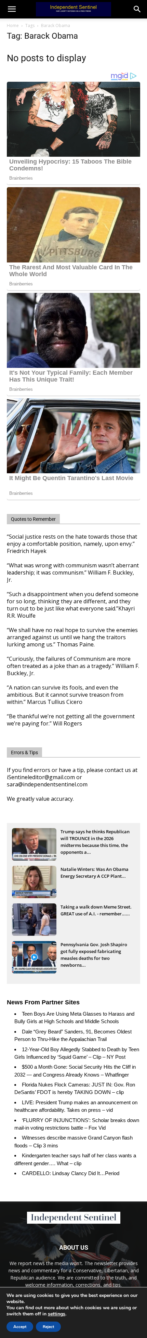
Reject (48, 1326)
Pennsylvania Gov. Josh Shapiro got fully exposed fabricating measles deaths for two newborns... (94, 952)
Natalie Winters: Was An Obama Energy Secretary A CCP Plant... (95, 872)
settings (56, 1314)
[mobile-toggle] (12, 9)
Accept (19, 1326)
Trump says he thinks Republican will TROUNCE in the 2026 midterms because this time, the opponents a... (95, 839)
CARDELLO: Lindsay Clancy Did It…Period (70, 1173)
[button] (137, 9)
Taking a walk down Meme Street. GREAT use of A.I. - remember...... (96, 910)
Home (13, 25)
